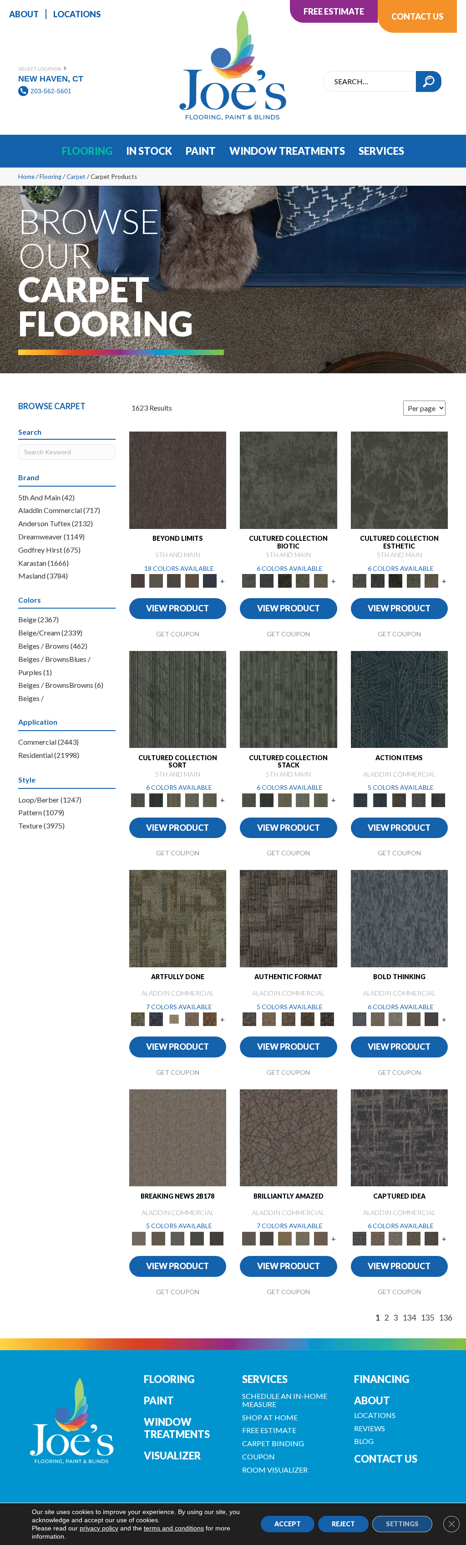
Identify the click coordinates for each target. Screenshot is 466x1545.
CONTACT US (385, 1459)
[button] (428, 81)
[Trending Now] (178, 1137)
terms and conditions (174, 1528)
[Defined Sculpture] (269, 1018)
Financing (381, 1379)
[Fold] (174, 799)
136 (445, 1317)
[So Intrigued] (288, 1137)
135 (427, 1317)
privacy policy (99, 1528)
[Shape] (399, 917)
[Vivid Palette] (210, 1018)
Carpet (76, 176)
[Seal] (432, 1018)
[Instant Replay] (177, 1237)
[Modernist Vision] (174, 1018)
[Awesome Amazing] (192, 1018)
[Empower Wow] (303, 1237)
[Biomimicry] (288, 479)
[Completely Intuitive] (285, 1237)
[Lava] (396, 1018)
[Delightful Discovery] (178, 917)
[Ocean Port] (379, 799)
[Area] (178, 479)
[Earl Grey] (418, 799)
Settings (402, 1524)
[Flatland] (210, 580)
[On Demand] (197, 1237)
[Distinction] (321, 580)
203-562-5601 (50, 91)
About (372, 1400)
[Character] (267, 580)
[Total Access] (216, 1237)
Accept (287, 1524)
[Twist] (210, 799)
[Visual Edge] (288, 917)
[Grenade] (377, 1018)
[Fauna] (192, 580)
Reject (343, 1524)
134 (409, 1317)
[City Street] (438, 799)
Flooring (50, 176)
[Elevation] (174, 580)
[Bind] (178, 698)
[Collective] (285, 580)
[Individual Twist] (288, 1018)
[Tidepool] (399, 698)
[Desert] (156, 580)
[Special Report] (158, 1237)
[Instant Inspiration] (321, 1237)
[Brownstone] (399, 799)
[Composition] (303, 580)
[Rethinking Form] (307, 1018)
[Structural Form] (327, 1018)
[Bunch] (156, 799)
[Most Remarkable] (156, 1018)
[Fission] (413, 1018)
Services (265, 1379)
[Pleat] (192, 799)
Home (26, 176)
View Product (177, 608)
